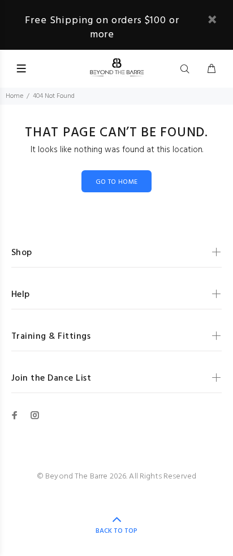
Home (14, 96)
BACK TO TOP (116, 531)
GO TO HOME (117, 182)
